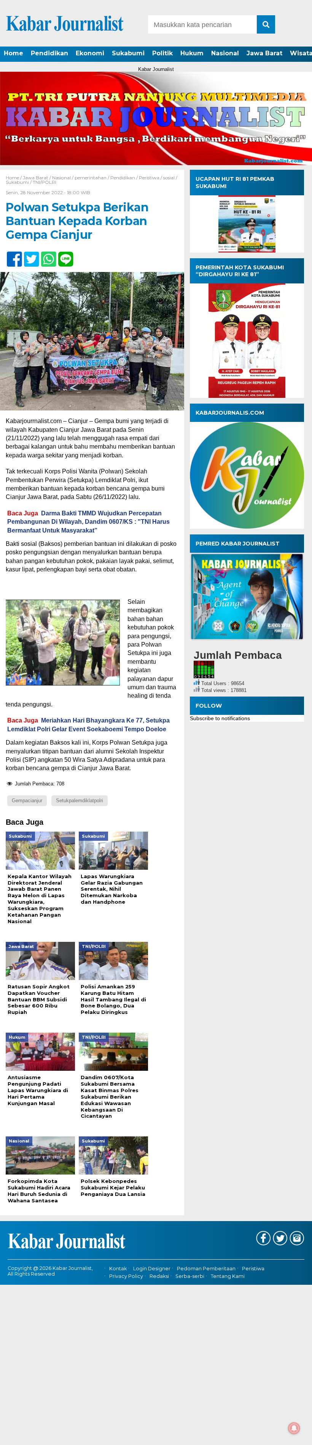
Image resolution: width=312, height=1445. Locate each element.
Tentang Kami (228, 1276)
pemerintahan (91, 177)
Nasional (225, 53)
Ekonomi (90, 53)
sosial (169, 177)
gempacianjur (27, 800)
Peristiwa (149, 177)
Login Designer (151, 1268)
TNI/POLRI (44, 182)
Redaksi (159, 1276)
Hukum (192, 53)
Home (13, 53)
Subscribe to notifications (220, 718)
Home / (14, 177)
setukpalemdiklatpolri (79, 800)
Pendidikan (49, 53)
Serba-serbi (189, 1276)
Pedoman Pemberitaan (206, 1268)
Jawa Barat (264, 53)
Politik (162, 53)
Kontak (118, 1268)
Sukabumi (128, 53)
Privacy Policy (126, 1276)
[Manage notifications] (294, 1428)
